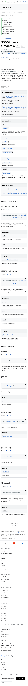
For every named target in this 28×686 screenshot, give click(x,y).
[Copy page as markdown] (22, 46)
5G (2, 584)
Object (9, 53)
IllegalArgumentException (10, 259)
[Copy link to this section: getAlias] (8, 377)
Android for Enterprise (6, 553)
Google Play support (6, 647)
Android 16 (3, 608)
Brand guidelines (15, 674)
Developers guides (5, 629)
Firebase (3, 664)
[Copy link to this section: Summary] (10, 87)
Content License (18, 532)
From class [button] (11, 189)
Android (3, 551)
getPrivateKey (7, 162)
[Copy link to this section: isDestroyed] (11, 483)
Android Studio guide (6, 627)
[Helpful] (10, 15)
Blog (2, 563)
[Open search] (17, 2)
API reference (6, 7)
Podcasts (3, 565)
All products (4, 669)
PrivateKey (9, 97)
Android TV (3, 600)
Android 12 (3, 618)
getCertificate (7, 152)
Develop (13, 12)
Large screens (4, 590)
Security (3, 556)
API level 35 (8, 38)
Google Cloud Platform (6, 667)
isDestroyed (6, 173)
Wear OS (3, 592)
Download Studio (5, 634)
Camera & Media (5, 579)
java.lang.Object (5, 57)
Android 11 (3, 620)
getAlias (5, 142)
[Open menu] (2, 2)
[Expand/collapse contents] (10, 19)
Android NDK (4, 636)
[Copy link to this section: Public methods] (16, 346)
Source (3, 558)
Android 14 (3, 613)
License (8, 674)
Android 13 (3, 616)
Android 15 (3, 611)
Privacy (3, 581)
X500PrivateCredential (9, 96)
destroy (5, 128)
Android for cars (5, 597)
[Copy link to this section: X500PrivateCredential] (18, 207)
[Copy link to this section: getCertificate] (12, 412)
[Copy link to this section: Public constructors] (19, 201)
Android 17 (3, 606)
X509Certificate (21, 96)
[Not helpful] (13, 15)
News (2, 560)
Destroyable (22, 53)
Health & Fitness (5, 576)
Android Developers (5, 12)
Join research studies (6, 650)
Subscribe (20, 678)
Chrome (3, 662)
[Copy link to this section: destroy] (8, 352)
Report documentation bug (7, 645)
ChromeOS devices (5, 595)
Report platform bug (6, 643)
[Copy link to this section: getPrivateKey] (12, 448)
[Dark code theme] (26, 214)
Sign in (24, 1)
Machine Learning (5, 574)
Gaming (3, 572)
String (18, 108)
